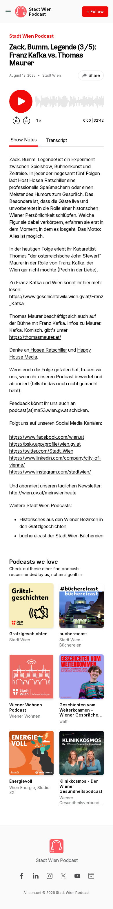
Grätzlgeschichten (47, 526)
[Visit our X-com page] (63, 876)
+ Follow (95, 11)
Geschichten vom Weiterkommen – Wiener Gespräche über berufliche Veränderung (78, 715)
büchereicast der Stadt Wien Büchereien (61, 536)
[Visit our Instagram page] (49, 876)
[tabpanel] (56, 351)
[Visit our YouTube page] (77, 876)
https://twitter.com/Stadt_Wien (41, 451)
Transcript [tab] (56, 140)
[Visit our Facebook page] (22, 876)
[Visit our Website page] (91, 876)
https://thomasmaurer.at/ (35, 337)
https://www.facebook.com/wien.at (46, 437)
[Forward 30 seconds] (27, 120)
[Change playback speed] (39, 120)
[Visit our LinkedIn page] (36, 876)
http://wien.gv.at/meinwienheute (42, 493)
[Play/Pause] (20, 101)
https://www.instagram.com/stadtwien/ (50, 472)
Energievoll (20, 781)
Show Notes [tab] (23, 140)
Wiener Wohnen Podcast (25, 707)
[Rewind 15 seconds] (16, 120)
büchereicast (73, 633)
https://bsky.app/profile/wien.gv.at (45, 444)
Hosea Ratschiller (48, 350)
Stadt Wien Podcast (40, 12)
